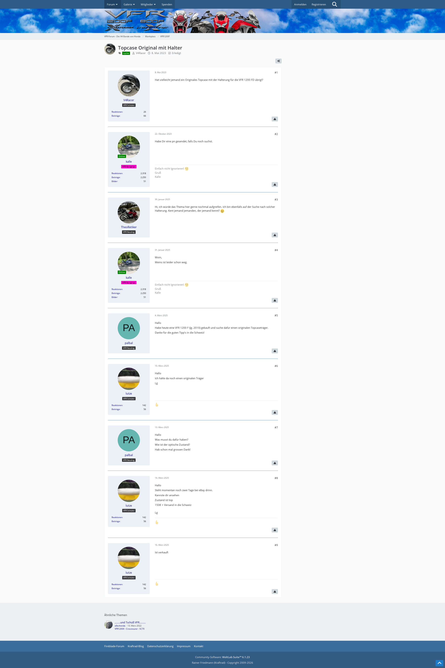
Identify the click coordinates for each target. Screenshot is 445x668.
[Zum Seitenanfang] (439, 663)
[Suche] (335, 4)
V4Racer (141, 53)
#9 (276, 545)
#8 (276, 478)
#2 (276, 134)
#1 (276, 72)
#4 (276, 250)
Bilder (114, 181)
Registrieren (319, 4)
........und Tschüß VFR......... (130, 622)
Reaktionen (117, 111)
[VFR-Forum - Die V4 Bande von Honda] (222, 21)
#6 (276, 366)
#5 (276, 315)
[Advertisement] (314, 73)
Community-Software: (222, 657)
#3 (276, 199)
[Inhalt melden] (275, 119)
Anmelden (300, 4)
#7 (276, 427)
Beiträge (116, 115)
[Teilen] (278, 61)
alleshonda (120, 625)
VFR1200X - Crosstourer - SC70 (129, 628)
